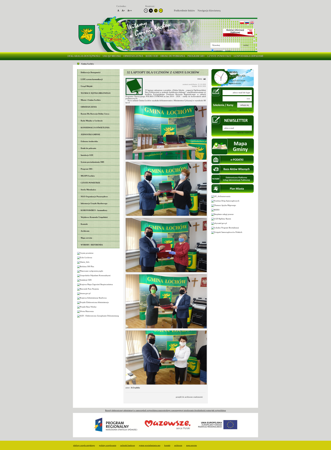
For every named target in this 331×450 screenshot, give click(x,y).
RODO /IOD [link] (152, 56)
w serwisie (218, 51)
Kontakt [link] (167, 445)
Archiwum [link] (178, 445)
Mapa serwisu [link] (191, 445)
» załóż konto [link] (232, 110)
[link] (86, 34)
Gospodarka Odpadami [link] (248, 56)
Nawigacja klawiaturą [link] (209, 10)
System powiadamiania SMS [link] (149, 445)
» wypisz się (248, 132)
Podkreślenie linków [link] (184, 10)
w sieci (228, 51)
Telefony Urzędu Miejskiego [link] (84, 445)
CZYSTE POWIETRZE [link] (219, 56)
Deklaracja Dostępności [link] (84, 56)
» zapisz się (239, 132)
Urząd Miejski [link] (112, 56)
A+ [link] (123, 10)
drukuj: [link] (199, 79)
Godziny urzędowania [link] (107, 445)
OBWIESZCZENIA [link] (133, 56)
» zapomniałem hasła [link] (245, 110)
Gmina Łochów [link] (87, 64)
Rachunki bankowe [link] (127, 445)
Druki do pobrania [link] (173, 56)
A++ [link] (129, 10)
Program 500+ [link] (196, 56)
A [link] (118, 10)
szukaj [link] (245, 45)
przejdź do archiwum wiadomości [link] (189, 397)
